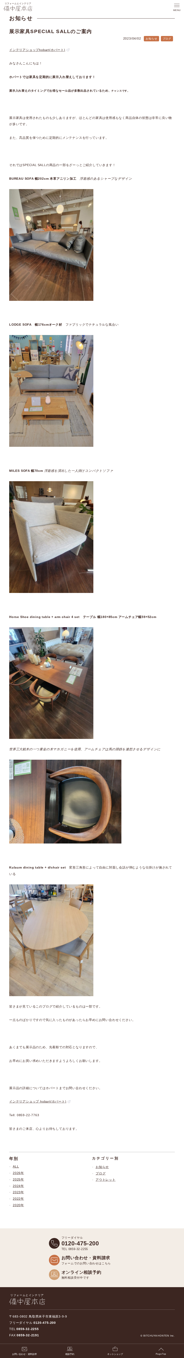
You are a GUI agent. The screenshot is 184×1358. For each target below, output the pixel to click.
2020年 (18, 1205)
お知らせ (102, 1167)
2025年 (18, 1179)
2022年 (18, 1198)
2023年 (18, 1192)
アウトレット (106, 1179)
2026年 (18, 1173)
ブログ (100, 1173)
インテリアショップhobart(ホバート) (37, 50)
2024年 (18, 1186)
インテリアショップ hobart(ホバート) (37, 1101)
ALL (16, 1166)
